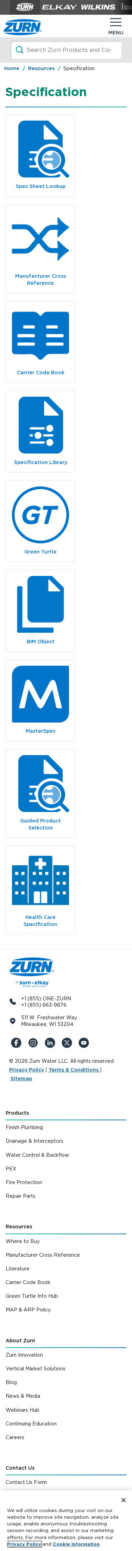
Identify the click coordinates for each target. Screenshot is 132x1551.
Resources (19, 1226)
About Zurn (20, 1340)
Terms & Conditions (74, 1070)
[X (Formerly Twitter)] (68, 1043)
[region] (66, 1520)
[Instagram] (34, 1043)
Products (17, 1113)
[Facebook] (18, 1043)
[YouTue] (85, 1043)
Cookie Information (76, 1544)
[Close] (123, 1500)
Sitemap (21, 1078)
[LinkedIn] (51, 1043)
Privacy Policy (26, 1070)
